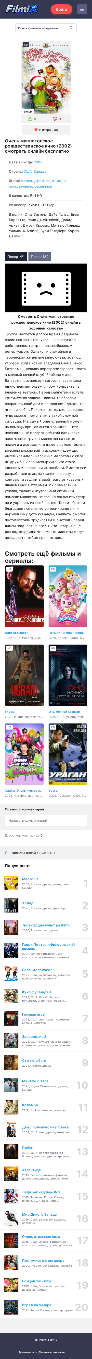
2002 (38, 162)
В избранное (48, 130)
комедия (59, 181)
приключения (20, 186)
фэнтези (43, 181)
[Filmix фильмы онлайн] (22, 9)
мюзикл (27, 181)
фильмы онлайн (25, 853)
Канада (40, 171)
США (28, 171)
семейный (43, 186)
